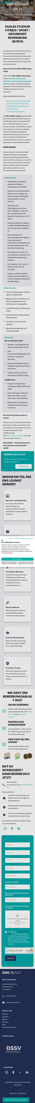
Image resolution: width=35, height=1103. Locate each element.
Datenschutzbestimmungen (17, 538)
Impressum (30, 538)
